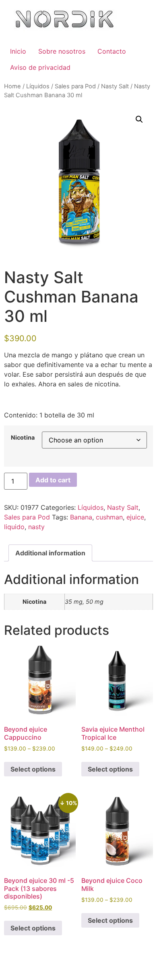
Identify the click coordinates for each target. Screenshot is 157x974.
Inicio (18, 51)
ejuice (135, 517)
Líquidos (38, 86)
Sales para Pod (75, 86)
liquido (14, 527)
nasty (36, 527)
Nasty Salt (115, 86)
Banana (81, 517)
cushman (109, 517)
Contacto (111, 51)
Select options (33, 769)
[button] (139, 119)
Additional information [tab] (50, 553)
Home (12, 86)
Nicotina (23, 437)
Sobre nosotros (61, 51)
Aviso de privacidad (40, 67)
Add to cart (52, 480)
